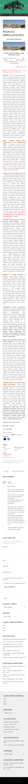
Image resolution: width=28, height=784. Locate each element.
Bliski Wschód (10, 460)
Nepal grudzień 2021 (19, 447)
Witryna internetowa (7, 572)
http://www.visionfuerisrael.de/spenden (16, 168)
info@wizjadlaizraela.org (13, 61)
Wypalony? (6, 471)
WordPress (19, 779)
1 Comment (16, 462)
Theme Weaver (19, 781)
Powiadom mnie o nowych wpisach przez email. (14, 583)
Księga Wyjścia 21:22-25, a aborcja (14, 679)
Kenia (4, 627)
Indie (4, 625)
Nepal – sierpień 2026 (7, 650)
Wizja (4, 447)
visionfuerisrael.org (14, 63)
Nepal (4, 630)
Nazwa (4, 560)
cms (4, 681)
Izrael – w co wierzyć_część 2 (9, 641)
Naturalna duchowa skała (18, 471)
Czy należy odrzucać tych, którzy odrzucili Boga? (13, 653)
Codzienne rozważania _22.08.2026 (10, 646)
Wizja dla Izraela (17, 460)
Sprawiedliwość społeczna (8, 644)
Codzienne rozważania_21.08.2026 (10, 657)
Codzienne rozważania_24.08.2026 (10, 639)
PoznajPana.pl (14, 5)
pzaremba (12, 462)
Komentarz (5, 546)
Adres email (5, 566)
